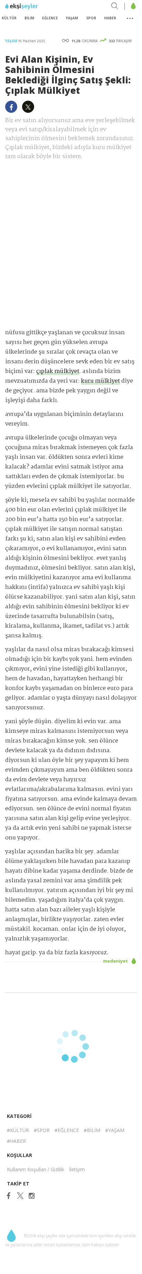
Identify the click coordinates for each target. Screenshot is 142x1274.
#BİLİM (92, 1130)
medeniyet (116, 961)
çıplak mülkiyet (57, 371)
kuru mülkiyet (100, 381)
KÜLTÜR (9, 18)
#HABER (16, 1141)
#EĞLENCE (66, 1130)
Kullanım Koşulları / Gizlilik (35, 1169)
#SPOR (42, 1130)
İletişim (77, 1169)
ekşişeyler (36, 6)
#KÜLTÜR (18, 1130)
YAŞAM (72, 18)
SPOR (91, 18)
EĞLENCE (50, 18)
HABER (110, 18)
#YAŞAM (114, 1130)
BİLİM (29, 18)
